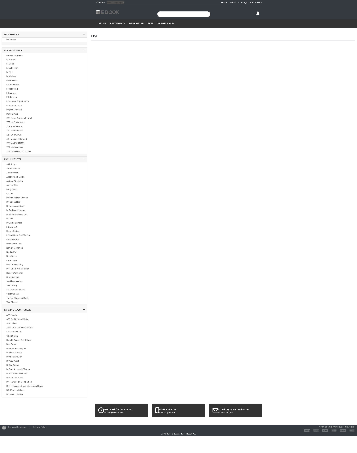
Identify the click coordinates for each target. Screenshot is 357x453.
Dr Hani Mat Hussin (15, 377)
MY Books (11, 39)
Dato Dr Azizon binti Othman (19, 340)
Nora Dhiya (11, 256)
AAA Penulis (11, 315)
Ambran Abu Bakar (14, 181)
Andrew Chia (12, 185)
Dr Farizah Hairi (13, 202)
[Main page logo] (107, 12)
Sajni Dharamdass (14, 281)
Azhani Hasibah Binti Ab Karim (19, 327)
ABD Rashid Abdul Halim (17, 319)
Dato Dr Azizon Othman (17, 197)
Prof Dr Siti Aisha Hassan (17, 269)
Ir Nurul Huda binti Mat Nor (18, 235)
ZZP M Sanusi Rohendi (16, 139)
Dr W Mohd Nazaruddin (17, 214)
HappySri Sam (12, 231)
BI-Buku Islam (12, 68)
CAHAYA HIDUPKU (14, 331)
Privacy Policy (40, 427)
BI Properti (11, 59)
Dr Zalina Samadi (14, 223)
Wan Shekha (12, 302)
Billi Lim (9, 193)
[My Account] (256, 13)
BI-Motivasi (11, 76)
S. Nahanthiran (13, 277)
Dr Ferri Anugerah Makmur (18, 369)
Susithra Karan (13, 294)
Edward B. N (12, 227)
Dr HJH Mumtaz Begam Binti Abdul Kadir (24, 386)
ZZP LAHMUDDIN (14, 135)
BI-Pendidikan (12, 84)
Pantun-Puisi (12, 114)
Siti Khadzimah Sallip (15, 289)
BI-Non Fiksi (11, 80)
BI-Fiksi (9, 72)
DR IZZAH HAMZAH (15, 390)
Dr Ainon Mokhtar (14, 352)
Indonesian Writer (14, 105)
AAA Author (11, 164)
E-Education (11, 97)
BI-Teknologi (12, 89)
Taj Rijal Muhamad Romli (17, 298)
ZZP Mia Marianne (14, 147)
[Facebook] (4, 428)
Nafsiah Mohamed (14, 248)
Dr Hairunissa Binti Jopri (17, 373)
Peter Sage (11, 260)
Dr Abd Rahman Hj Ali (16, 348)
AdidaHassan (12, 172)
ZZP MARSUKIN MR (15, 143)
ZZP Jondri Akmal (14, 130)
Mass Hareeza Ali (14, 243)
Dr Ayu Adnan (12, 365)
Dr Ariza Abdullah (14, 357)
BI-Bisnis (10, 64)
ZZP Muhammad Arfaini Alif (18, 151)
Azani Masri (11, 323)
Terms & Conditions (17, 427)
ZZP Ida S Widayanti (15, 122)
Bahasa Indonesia (14, 55)
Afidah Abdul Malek (15, 177)
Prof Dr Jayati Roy (14, 264)
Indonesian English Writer (18, 101)
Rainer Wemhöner (14, 273)
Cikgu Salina (12, 336)
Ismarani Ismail (12, 239)
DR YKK (9, 218)
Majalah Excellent (14, 109)
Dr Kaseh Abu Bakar (15, 206)
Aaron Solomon (13, 168)
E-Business (11, 93)
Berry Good (11, 189)
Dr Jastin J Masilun (14, 394)
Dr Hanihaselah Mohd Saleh (19, 382)
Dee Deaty (11, 344)
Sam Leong (11, 285)
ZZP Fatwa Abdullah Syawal (19, 118)
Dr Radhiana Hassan (15, 210)
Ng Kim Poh (11, 252)
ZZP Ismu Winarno (14, 126)
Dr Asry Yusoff (12, 361)
